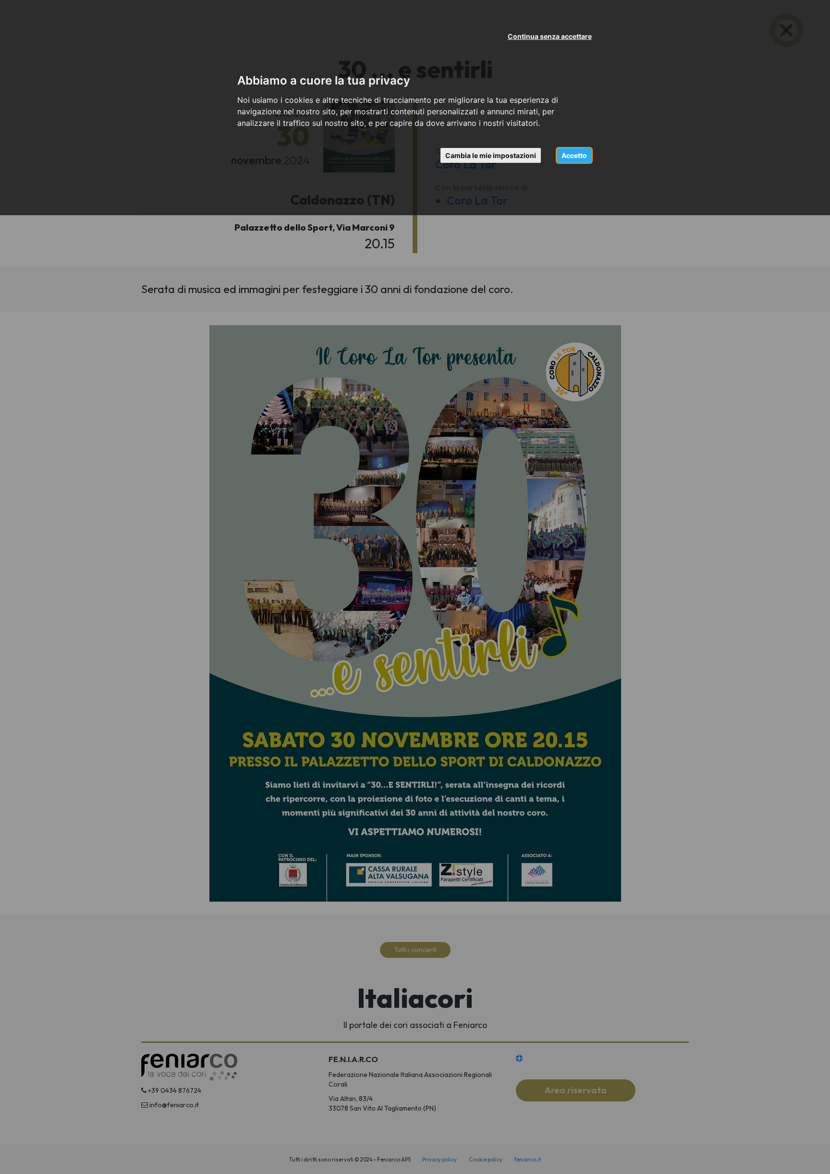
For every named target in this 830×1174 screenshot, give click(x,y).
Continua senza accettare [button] (550, 36)
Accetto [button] (574, 155)
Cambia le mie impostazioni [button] (490, 155)
